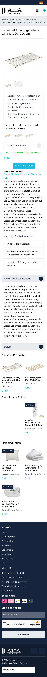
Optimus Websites (20, 663)
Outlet (5, 532)
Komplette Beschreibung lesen (19, 236)
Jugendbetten (8, 536)
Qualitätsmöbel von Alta (13, 577)
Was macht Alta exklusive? (15, 582)
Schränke (6, 545)
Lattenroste (31, 19)
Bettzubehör (7, 541)
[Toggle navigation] (37, 10)
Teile (4, 563)
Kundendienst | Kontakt (13, 573)
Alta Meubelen (8, 19)
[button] (40, 60)
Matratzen (6, 554)
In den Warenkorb (24, 165)
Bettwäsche (7, 558)
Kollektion (20, 19)
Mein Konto (7, 590)
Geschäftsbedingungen (13, 586)
